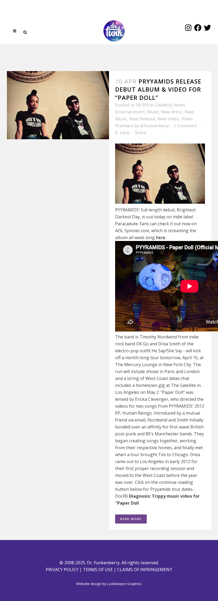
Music (153, 112)
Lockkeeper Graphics (124, 583)
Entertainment (130, 112)
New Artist (172, 112)
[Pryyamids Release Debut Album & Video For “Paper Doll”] (58, 105)
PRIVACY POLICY (62, 570)
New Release (142, 119)
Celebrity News (170, 105)
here (160, 237)
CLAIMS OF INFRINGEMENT (145, 570)
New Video (168, 119)
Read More (131, 519)
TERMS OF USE (98, 570)
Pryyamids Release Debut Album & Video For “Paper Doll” (158, 89)
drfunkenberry (154, 126)
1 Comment (185, 126)
